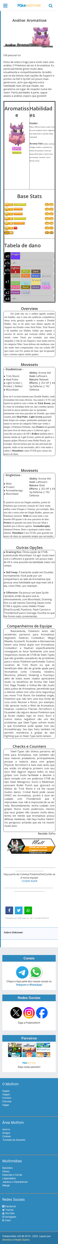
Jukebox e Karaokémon (15, 1181)
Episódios (7, 1167)
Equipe (6, 1091)
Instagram (10, 1216)
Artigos (6, 1133)
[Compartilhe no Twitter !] (19, 910)
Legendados (9, 1178)
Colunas (6, 1136)
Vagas (5, 1105)
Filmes (5, 1171)
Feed (7, 1220)
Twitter (9, 1209)
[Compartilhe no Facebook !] (9, 910)
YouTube (9, 1213)
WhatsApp (35, 984)
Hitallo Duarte (22, 1239)
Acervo (6, 1129)
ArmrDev (7, 1239)
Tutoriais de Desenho (13, 1139)
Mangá (6, 1185)
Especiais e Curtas (12, 1174)
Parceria (6, 1101)
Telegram (21, 984)
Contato (6, 1097)
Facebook (10, 1206)
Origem (6, 1094)
